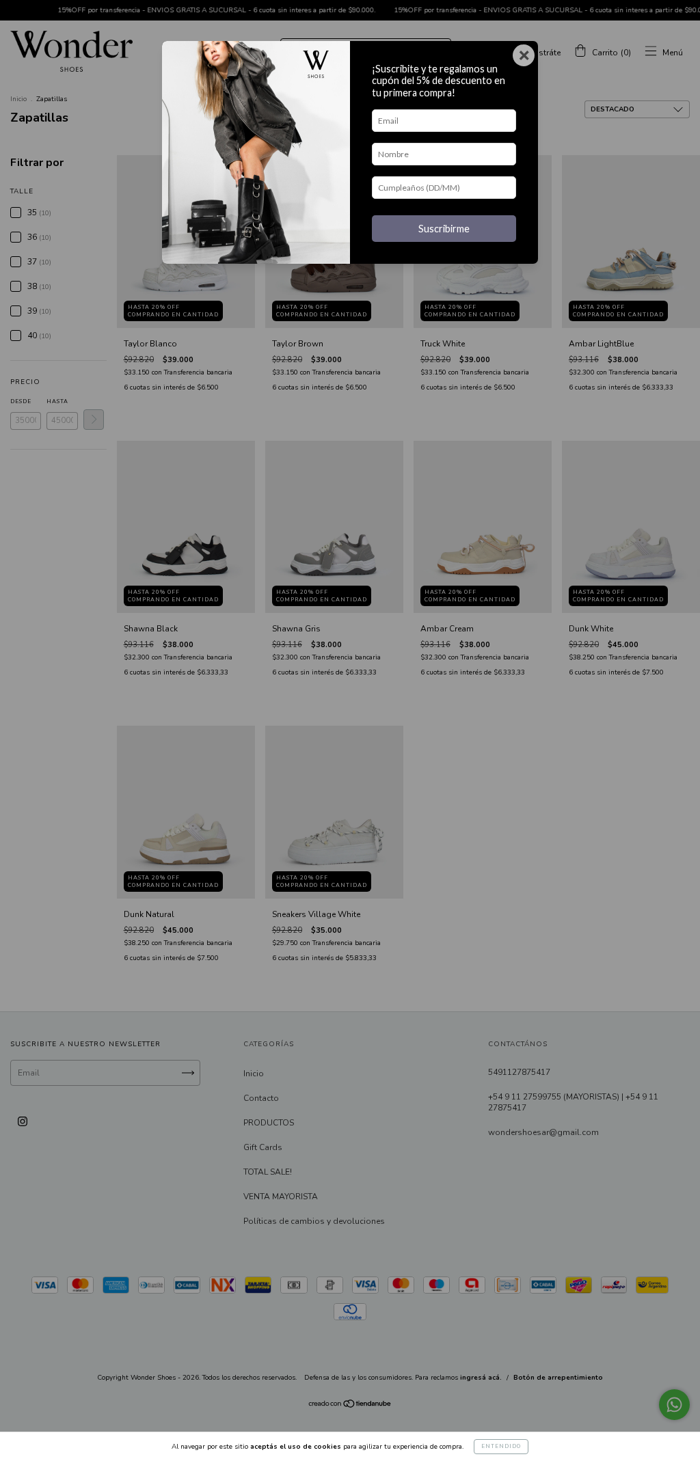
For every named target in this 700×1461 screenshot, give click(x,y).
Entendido (501, 1446)
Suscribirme (444, 228)
